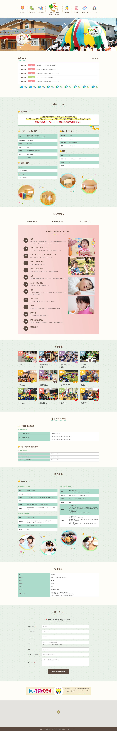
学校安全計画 (23, 177)
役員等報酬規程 (24, 170)
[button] (58, 712)
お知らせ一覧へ (95, 58)
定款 (21, 167)
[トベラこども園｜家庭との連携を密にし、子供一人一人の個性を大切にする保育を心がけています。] (54, 9)
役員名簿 (22, 174)
